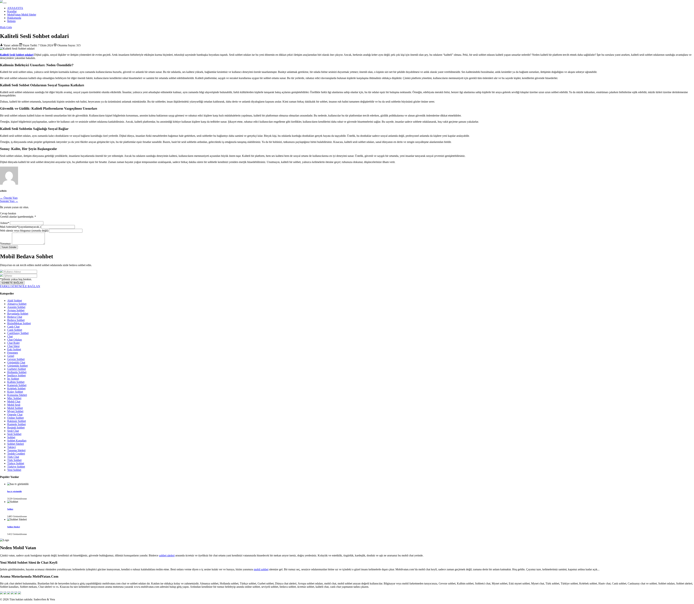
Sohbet (11, 437)
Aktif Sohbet (14, 300)
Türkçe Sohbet (15, 463)
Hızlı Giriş (6, 27)
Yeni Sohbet (14, 469)
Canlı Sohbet (14, 329)
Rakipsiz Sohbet (16, 421)
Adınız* (5, 222)
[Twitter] (5, 593)
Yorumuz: (5, 243)
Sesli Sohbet (14, 434)
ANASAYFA (15, 8)
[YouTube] (12, 593)
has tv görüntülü (14, 491)
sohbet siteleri (167, 555)
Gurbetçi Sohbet (16, 368)
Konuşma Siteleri (17, 395)
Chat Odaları (14, 339)
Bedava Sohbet (16, 320)
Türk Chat (13, 456)
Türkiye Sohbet (16, 466)
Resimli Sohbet (16, 427)
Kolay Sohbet (15, 391)
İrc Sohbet (13, 378)
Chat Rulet (13, 342)
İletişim (11, 21)
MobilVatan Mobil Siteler (21, 14)
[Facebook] (1, 593)
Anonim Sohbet (16, 307)
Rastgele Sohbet (16, 424)
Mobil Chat (13, 401)
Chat (10, 336)
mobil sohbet (261, 569)
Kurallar (12, 11)
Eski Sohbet (14, 349)
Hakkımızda (14, 17)
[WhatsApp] (19, 593)
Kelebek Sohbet (16, 388)
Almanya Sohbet (16, 303)
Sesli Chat (13, 430)
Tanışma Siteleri (16, 450)
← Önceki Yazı (9, 197)
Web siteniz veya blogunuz (24, 230)
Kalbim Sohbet (15, 381)
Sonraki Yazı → (9, 201)
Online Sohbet (15, 417)
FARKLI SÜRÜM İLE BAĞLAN (20, 286)
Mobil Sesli (13, 404)
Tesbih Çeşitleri (16, 453)
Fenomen (12, 352)
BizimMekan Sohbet (19, 323)
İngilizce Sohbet (16, 375)
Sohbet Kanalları (16, 440)
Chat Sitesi (13, 346)
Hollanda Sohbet (16, 372)
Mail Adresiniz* (20, 226)
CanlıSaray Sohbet (18, 333)
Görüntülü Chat (16, 362)
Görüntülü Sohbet (17, 365)
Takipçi (11, 447)
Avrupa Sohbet (15, 310)
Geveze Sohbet (16, 359)
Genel (10, 355)
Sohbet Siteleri (15, 443)
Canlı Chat (13, 326)
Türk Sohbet (14, 460)
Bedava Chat (14, 316)
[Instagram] (8, 593)
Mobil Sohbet (15, 408)
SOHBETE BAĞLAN (12, 282)
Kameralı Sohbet (16, 385)
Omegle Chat (14, 414)
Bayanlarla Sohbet (17, 313)
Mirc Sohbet (14, 398)
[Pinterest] (15, 593)
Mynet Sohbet (15, 411)
